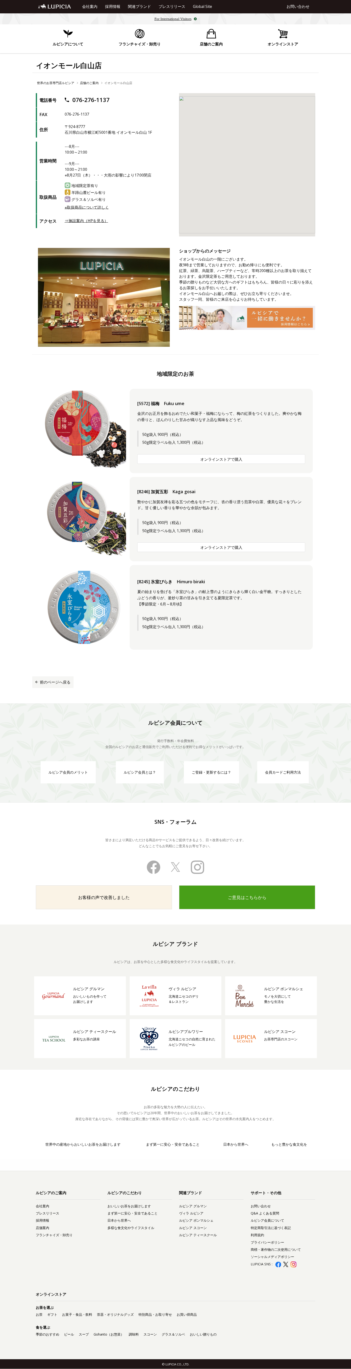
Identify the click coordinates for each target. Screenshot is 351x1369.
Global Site (202, 6)
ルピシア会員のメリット (68, 772)
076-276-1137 (90, 100)
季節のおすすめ (47, 1334)
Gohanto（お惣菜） (109, 1334)
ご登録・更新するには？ (211, 772)
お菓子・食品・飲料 (77, 1314)
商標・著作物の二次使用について (276, 1249)
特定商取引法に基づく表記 (271, 1227)
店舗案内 (42, 1227)
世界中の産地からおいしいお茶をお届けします (83, 1144)
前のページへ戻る (55, 682)
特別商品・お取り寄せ (155, 1314)
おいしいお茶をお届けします (129, 1206)
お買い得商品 (187, 1314)
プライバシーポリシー (267, 1242)
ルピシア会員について (267, 1220)
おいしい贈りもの (203, 1334)
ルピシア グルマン (193, 1206)
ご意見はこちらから (247, 897)
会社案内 (89, 6)
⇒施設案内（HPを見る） (86, 220)
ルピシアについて (68, 44)
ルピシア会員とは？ (140, 772)
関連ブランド (139, 6)
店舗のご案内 (211, 44)
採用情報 (112, 6)
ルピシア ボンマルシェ (196, 1220)
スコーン (150, 1334)
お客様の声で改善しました (104, 897)
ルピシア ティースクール (198, 1235)
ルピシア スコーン (193, 1227)
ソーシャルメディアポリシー (272, 1256)
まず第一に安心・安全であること (173, 1144)
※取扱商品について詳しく (87, 207)
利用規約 (257, 1235)
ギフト (52, 1314)
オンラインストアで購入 (221, 459)
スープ (84, 1334)
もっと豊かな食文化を (289, 1144)
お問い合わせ (298, 6)
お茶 (39, 1314)
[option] (104, 297)
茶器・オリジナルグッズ (115, 1314)
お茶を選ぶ (45, 1307)
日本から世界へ (235, 1144)
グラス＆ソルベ (173, 1334)
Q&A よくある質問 (265, 1213)
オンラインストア (283, 44)
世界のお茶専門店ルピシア (55, 83)
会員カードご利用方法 (283, 772)
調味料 (134, 1334)
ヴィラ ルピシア (191, 1213)
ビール (69, 1334)
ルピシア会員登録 (283, 1271)
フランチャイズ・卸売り (140, 44)
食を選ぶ (43, 1327)
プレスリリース (172, 6)
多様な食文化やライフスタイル (130, 1227)
